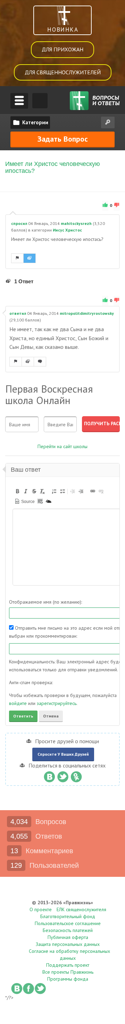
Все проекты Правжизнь (67, 972)
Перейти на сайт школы (63, 446)
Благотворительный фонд (67, 916)
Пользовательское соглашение (68, 923)
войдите (18, 703)
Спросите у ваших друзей (63, 754)
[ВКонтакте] (49, 775)
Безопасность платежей (68, 930)
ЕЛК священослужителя (81, 909)
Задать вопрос (63, 139)
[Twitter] (62, 775)
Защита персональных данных (68, 944)
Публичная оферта (68, 937)
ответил (17, 313)
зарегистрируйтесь (56, 703)
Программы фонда (67, 979)
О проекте (41, 909)
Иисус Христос (67, 230)
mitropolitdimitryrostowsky (87, 313)
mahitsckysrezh (76, 223)
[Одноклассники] (76, 775)
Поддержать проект (67, 965)
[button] (17, 491)
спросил (19, 223)
